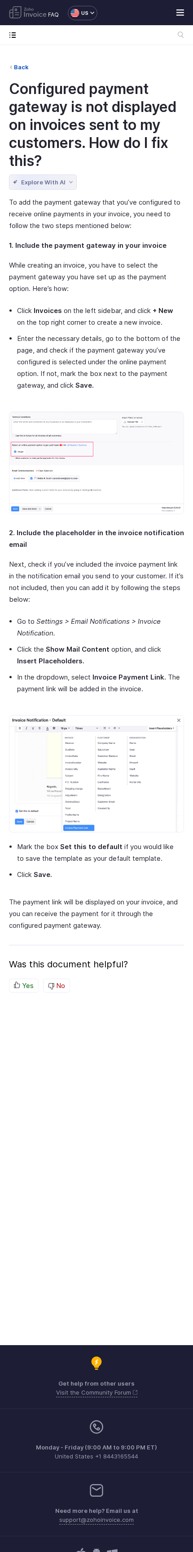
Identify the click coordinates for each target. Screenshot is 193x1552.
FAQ (53, 14)
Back (21, 67)
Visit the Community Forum (94, 1392)
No (59, 985)
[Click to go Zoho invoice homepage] (28, 13)
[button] (78, 13)
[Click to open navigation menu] (14, 34)
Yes (27, 985)
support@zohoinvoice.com (96, 1519)
